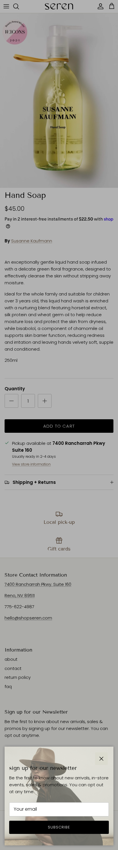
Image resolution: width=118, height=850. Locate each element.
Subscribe (59, 827)
